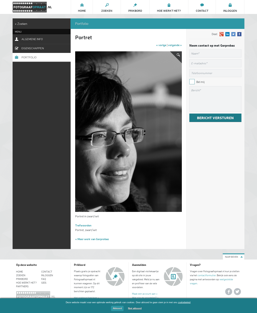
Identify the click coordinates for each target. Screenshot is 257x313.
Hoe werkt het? (26, 282)
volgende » (175, 45)
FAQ (43, 278)
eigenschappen (33, 48)
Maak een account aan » (145, 293)
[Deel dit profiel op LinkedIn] (227, 34)
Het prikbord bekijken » (86, 297)
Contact (46, 271)
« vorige (161, 45)
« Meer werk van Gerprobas (92, 239)
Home (19, 271)
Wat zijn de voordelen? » (145, 297)
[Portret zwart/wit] (128, 131)
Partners (22, 286)
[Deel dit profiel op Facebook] (239, 34)
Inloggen (47, 275)
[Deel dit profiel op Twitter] (233, 34)
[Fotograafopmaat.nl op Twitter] (237, 291)
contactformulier (207, 275)
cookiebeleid (184, 302)
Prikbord (22, 278)
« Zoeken (21, 24)
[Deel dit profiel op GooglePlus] (221, 34)
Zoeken (20, 275)
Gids (43, 282)
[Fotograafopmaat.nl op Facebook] (228, 291)
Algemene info (32, 39)
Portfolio (29, 57)
